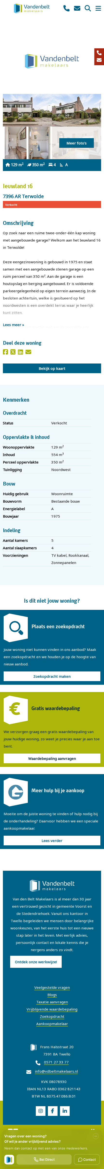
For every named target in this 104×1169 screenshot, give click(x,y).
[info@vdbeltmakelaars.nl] (99, 60)
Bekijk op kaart (52, 368)
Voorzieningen (15, 555)
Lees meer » (13, 324)
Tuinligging (12, 469)
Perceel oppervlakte (20, 462)
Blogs (52, 994)
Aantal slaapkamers (20, 547)
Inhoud (9, 454)
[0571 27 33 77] (99, 53)
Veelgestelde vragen (52, 987)
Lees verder (52, 840)
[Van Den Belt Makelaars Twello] (32, 8)
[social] (40, 1111)
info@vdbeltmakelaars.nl (56, 1071)
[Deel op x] (12, 352)
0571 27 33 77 (56, 1062)
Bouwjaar (11, 516)
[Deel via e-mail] (28, 352)
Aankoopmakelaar (52, 1023)
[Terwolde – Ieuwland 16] (27, 110)
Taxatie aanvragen (52, 1001)
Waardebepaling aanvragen (52, 758)
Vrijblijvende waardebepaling (52, 1009)
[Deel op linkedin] (20, 352)
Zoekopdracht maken (52, 676)
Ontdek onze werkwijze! (36, 961)
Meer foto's (77, 143)
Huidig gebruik (16, 493)
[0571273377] (66, 8)
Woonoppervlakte (18, 447)
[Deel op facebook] (5, 352)
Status (8, 423)
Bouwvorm (12, 501)
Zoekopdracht (52, 1016)
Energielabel (14, 508)
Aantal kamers (15, 540)
